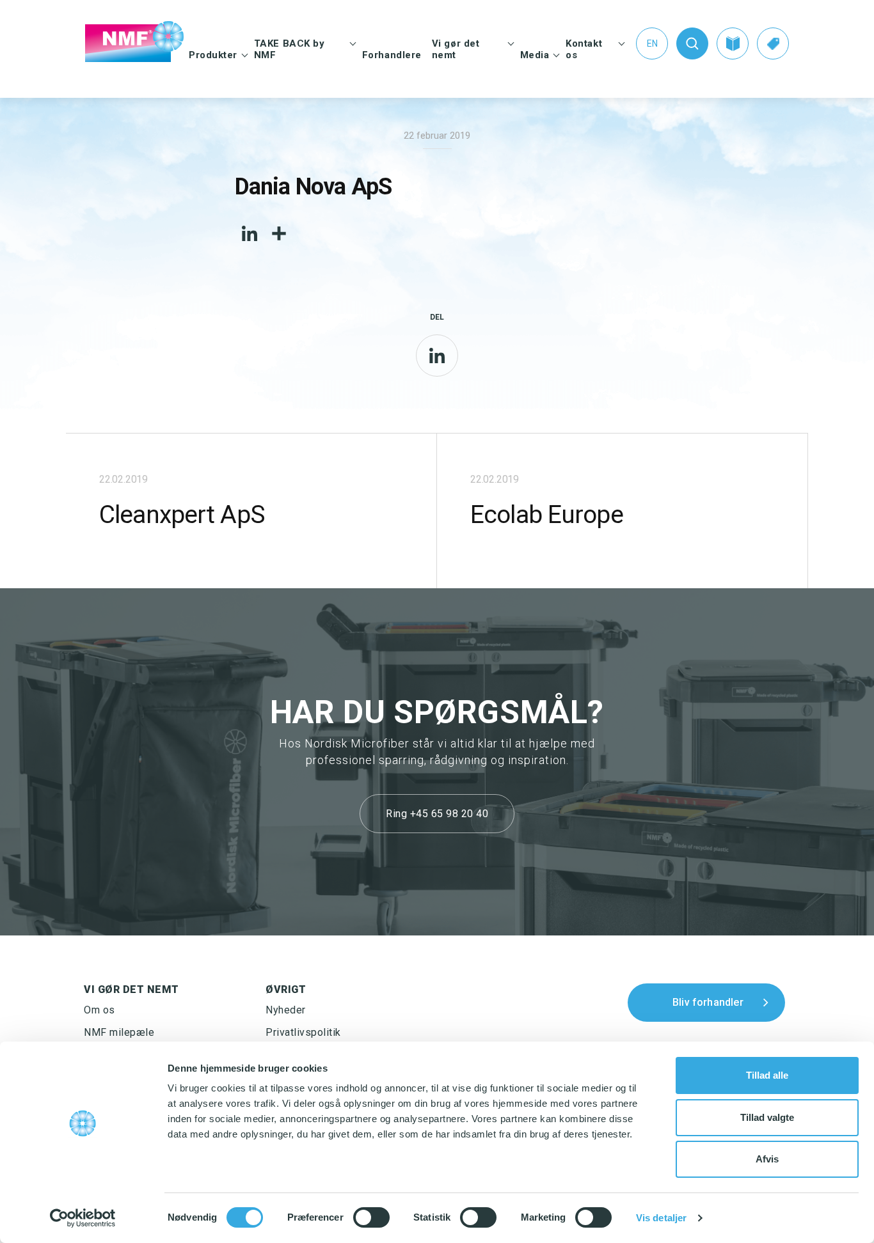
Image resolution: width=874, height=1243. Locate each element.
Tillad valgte (767, 1117)
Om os (99, 1010)
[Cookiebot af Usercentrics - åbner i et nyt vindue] (83, 1218)
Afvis (767, 1158)
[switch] (371, 1217)
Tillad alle (767, 1075)
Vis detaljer (661, 1217)
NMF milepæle (119, 1032)
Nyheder (286, 1010)
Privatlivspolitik (303, 1032)
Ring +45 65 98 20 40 (437, 814)
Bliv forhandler (707, 1002)
